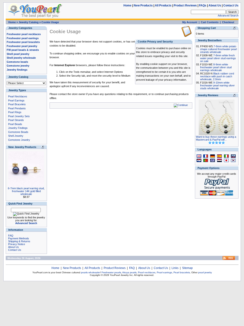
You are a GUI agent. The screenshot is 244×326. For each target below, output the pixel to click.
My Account (189, 22)
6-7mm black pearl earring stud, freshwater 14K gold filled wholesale (26, 191)
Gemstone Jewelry (19, 139)
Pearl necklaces (146, 272)
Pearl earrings (164, 272)
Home (127, 5)
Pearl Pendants (17, 108)
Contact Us (231, 5)
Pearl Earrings (16, 100)
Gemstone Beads (18, 132)
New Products (143, 5)
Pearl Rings (14, 112)
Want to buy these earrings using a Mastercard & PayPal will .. (216, 138)
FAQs (202, 5)
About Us (214, 5)
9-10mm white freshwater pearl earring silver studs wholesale (217, 85)
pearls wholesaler (90, 272)
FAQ (10, 235)
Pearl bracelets (181, 272)
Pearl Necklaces (17, 96)
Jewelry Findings (18, 127)
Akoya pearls (129, 272)
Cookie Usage (50, 22)
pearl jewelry (205, 272)
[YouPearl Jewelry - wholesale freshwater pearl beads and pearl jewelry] (229, 259)
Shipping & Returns (19, 241)
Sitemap (187, 268)
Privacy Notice (16, 244)
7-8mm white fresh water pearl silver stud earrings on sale (218, 58)
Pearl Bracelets (17, 104)
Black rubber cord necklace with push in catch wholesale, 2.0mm (217, 76)
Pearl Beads (15, 124)
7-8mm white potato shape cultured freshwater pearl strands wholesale (218, 49)
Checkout (228, 22)
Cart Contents (210, 22)
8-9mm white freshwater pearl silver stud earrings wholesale (216, 67)
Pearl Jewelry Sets (19, 116)
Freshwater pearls (111, 272)
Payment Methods (18, 238)
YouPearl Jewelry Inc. (121, 275)
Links (175, 268)
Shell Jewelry (15, 135)
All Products (163, 5)
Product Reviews (185, 5)
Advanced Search (228, 15)
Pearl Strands (16, 120)
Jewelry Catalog (29, 22)
